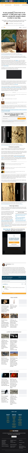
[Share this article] (2, 27)
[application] (14, 74)
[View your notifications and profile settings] (24, 1)
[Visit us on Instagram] (9, 1)
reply (5, 289)
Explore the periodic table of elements (14, 424)
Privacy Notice (23, 120)
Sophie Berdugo (11, 23)
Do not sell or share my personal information (22, 447)
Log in (22, 277)
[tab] (5, 284)
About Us (20, 440)
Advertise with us (5, 444)
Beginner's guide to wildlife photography (20, 420)
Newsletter (25, 27)
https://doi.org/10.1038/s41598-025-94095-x (5, 145)
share (22, 289)
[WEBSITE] (6, 265)
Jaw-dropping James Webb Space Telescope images (14, 418)
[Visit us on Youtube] (11, 1)
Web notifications (13, 444)
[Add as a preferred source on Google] (14, 436)
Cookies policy (21, 442)
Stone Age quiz (6, 229)
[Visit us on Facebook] (7, 1)
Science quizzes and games (20, 417)
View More (14, 293)
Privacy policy (12, 442)
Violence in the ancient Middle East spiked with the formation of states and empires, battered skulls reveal (20, 218)
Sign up (24, 277)
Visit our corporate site (16, 434)
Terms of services (11, 120)
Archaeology (14, 11)
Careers (20, 444)
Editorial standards (5, 446)
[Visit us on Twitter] (8, 1)
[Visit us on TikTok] (13, 1)
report (24, 289)
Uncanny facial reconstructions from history (14, 427)
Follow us (21, 27)
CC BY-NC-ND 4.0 (20, 145)
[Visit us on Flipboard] (12, 1)
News (21, 23)
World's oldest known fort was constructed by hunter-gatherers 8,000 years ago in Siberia (21, 215)
